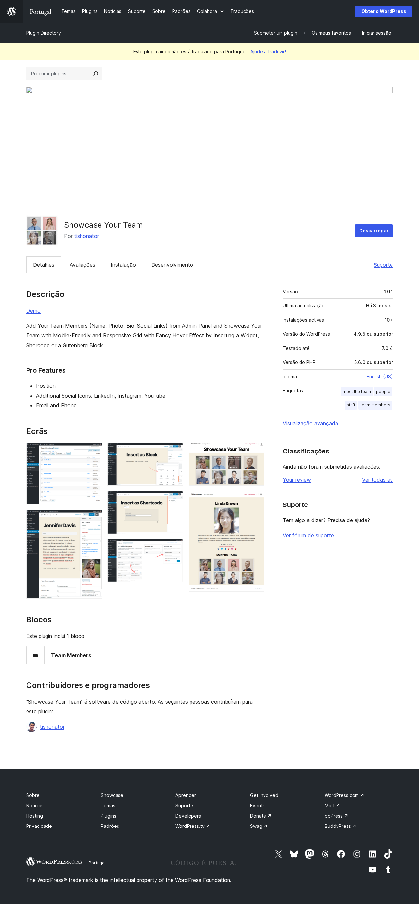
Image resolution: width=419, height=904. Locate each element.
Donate (261, 816)
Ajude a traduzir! (268, 51)
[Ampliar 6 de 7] (255, 451)
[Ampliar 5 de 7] (174, 548)
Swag (259, 826)
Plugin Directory (43, 33)
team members (375, 404)
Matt (332, 805)
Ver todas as (377, 479)
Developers (188, 816)
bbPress (336, 816)
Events (257, 805)
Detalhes (43, 265)
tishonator (86, 236)
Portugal (97, 862)
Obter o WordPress (383, 11)
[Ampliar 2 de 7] (93, 518)
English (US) (380, 376)
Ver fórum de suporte (308, 535)
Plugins (108, 816)
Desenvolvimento (172, 265)
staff (351, 404)
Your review (297, 479)
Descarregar (374, 230)
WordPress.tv (192, 826)
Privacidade (39, 826)
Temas (108, 805)
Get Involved (264, 795)
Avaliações (82, 265)
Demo (33, 310)
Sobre (33, 795)
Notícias (35, 805)
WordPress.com (344, 795)
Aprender (185, 795)
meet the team (357, 391)
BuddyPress (340, 826)
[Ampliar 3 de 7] (174, 451)
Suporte (383, 265)
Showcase (112, 795)
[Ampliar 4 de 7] (174, 499)
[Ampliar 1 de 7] (93, 451)
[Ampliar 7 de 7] (255, 499)
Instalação (123, 265)
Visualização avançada (310, 423)
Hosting (34, 816)
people (383, 391)
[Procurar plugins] (95, 73)
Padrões (110, 826)
